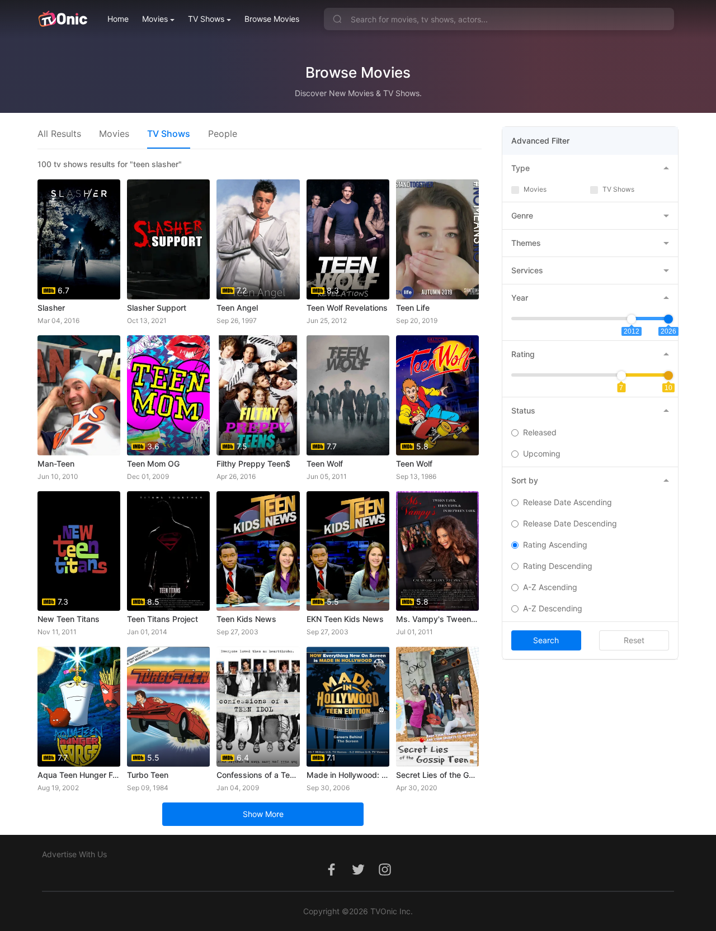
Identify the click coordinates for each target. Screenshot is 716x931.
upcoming (541, 453)
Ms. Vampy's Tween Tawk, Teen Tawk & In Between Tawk (437, 619)
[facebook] (331, 875)
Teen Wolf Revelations (347, 307)
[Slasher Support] (168, 239)
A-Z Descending (552, 608)
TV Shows (206, 18)
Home (118, 18)
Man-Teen (55, 463)
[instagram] (385, 875)
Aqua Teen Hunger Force (78, 775)
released (540, 432)
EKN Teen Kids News (345, 619)
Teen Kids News (246, 619)
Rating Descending (557, 566)
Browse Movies (271, 18)
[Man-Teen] (78, 395)
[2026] (668, 319)
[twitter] (358, 875)
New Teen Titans (68, 619)
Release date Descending (570, 523)
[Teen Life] (437, 239)
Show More (263, 814)
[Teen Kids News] (257, 551)
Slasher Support (156, 307)
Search (546, 640)
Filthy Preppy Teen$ (253, 463)
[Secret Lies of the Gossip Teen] (437, 707)
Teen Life (413, 307)
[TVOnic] (62, 19)
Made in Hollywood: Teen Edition (348, 775)
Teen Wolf (325, 463)
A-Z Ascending (550, 587)
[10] (668, 375)
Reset (634, 640)
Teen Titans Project (162, 619)
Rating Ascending (555, 544)
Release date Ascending (567, 502)
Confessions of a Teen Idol (257, 775)
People (222, 133)
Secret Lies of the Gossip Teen (437, 775)
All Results (59, 133)
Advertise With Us (74, 854)
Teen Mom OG (153, 463)
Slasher (51, 307)
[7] (621, 375)
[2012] (631, 319)
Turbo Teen (147, 775)
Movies (155, 18)
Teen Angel (237, 307)
